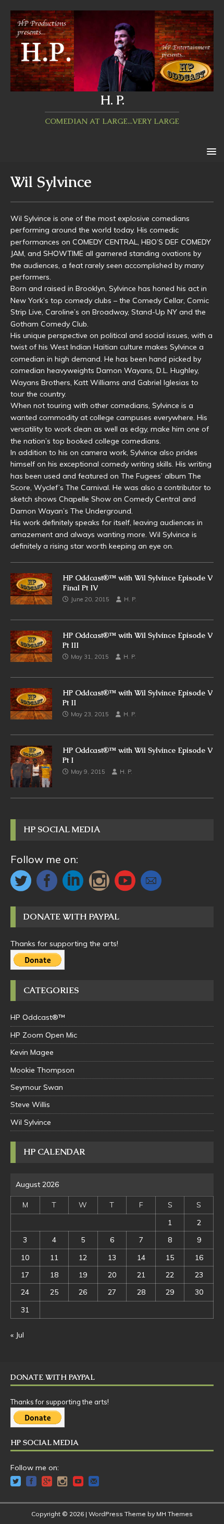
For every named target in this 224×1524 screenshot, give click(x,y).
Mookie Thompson (42, 1070)
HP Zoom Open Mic (43, 1035)
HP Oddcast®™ (37, 1017)
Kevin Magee (32, 1052)
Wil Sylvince (30, 1122)
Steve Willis (30, 1104)
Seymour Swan (36, 1087)
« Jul (17, 1335)
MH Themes (174, 1514)
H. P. (130, 599)
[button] (209, 150)
